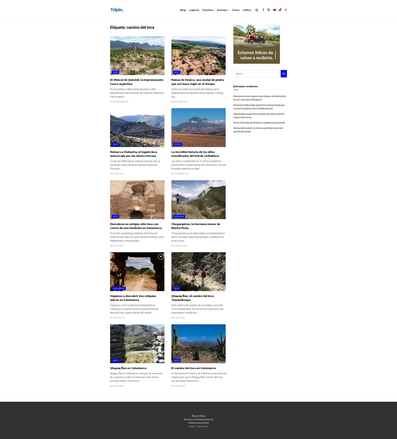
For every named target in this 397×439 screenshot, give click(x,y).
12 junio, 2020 (118, 174)
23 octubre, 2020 (180, 102)
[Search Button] (257, 10)
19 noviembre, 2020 (120, 102)
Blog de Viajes (198, 416)
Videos (247, 10)
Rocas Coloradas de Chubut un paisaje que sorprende (259, 122)
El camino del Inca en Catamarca (193, 368)
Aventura (179, 216)
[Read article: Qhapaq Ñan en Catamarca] (137, 344)
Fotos (235, 10)
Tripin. (116, 9)
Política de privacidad (198, 423)
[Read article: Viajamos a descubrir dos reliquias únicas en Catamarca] (137, 272)
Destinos (208, 10)
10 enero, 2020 (179, 386)
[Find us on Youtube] (274, 10)
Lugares (194, 10)
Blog (183, 10)
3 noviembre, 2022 (181, 174)
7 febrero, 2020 (118, 318)
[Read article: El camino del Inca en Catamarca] (198, 344)
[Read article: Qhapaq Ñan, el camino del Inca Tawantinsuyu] (198, 272)
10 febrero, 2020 (180, 246)
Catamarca (118, 288)
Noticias (222, 10)
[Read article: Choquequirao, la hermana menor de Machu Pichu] (198, 200)
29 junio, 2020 (179, 318)
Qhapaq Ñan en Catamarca (128, 368)
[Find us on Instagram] (286, 10)
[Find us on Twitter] (268, 10)
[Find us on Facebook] (263, 10)
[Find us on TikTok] (280, 10)
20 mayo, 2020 (117, 246)
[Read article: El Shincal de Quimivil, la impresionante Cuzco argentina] (137, 56)
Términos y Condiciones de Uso (198, 419)
